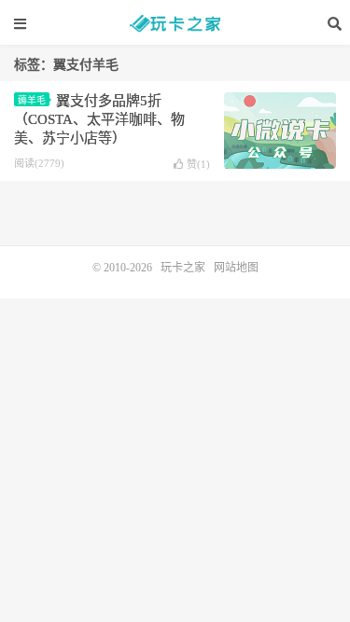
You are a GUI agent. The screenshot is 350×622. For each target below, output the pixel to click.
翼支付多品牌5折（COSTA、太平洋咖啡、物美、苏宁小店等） (99, 119)
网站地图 (236, 267)
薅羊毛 (32, 100)
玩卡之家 (175, 23)
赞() (198, 164)
